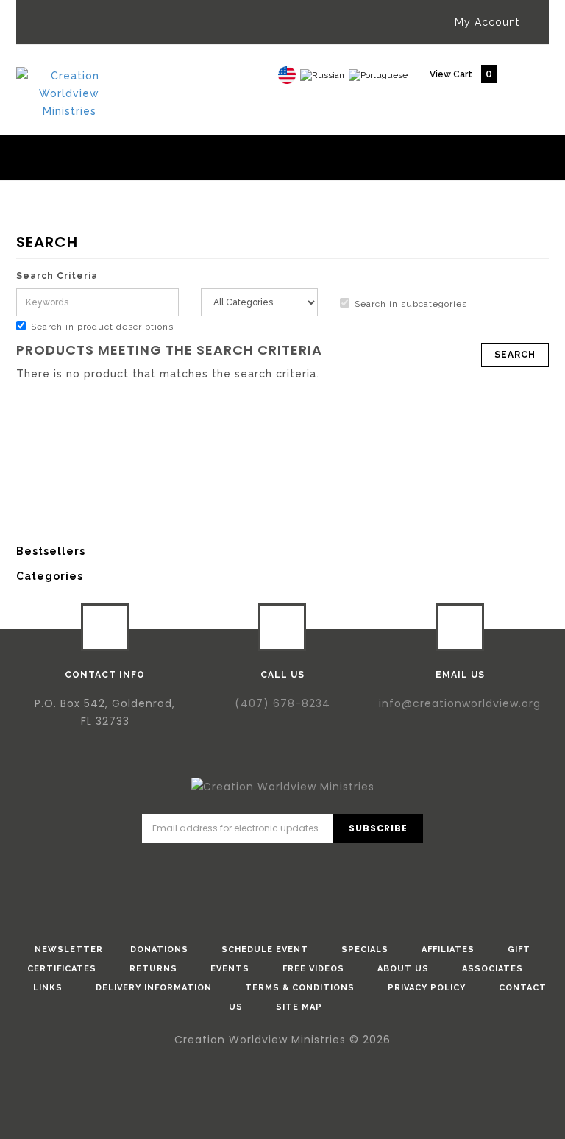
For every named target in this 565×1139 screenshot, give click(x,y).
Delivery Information (154, 988)
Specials (364, 949)
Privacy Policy (427, 988)
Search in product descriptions (102, 327)
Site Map (299, 1007)
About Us (403, 968)
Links (48, 988)
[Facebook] (220, 867)
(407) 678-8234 (282, 703)
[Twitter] (261, 867)
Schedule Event (264, 949)
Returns (153, 968)
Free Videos (313, 968)
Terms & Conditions (300, 988)
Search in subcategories (411, 304)
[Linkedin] (303, 867)
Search (80, 227)
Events (229, 968)
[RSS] (345, 867)
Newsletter (69, 949)
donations (159, 949)
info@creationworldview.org (460, 703)
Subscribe (378, 828)
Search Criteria (57, 276)
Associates (492, 968)
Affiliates (448, 949)
